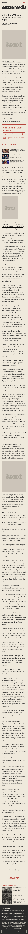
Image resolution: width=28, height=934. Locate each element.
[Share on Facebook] (9, 870)
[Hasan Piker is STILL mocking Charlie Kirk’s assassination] (7, 902)
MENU (24, 2)
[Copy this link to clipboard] (18, 870)
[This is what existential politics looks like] (7, 896)
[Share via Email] (15, 870)
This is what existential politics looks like (19, 895)
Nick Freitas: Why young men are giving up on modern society (19, 889)
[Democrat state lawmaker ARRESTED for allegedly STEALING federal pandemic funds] (5, 162)
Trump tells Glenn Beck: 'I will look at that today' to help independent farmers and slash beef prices (17, 156)
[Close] (26, 906)
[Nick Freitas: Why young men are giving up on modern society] (7, 890)
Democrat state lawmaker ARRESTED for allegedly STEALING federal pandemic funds (18, 161)
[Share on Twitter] (12, 870)
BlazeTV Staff (16, 892)
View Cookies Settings (14, 931)
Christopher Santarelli (9, 23)
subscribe (4, 2)
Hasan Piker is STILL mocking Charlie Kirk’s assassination (19, 901)
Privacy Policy (17, 137)
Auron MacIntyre (17, 897)
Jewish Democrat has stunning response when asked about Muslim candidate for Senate (17, 150)
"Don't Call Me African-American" (12, 226)
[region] (14, 919)
